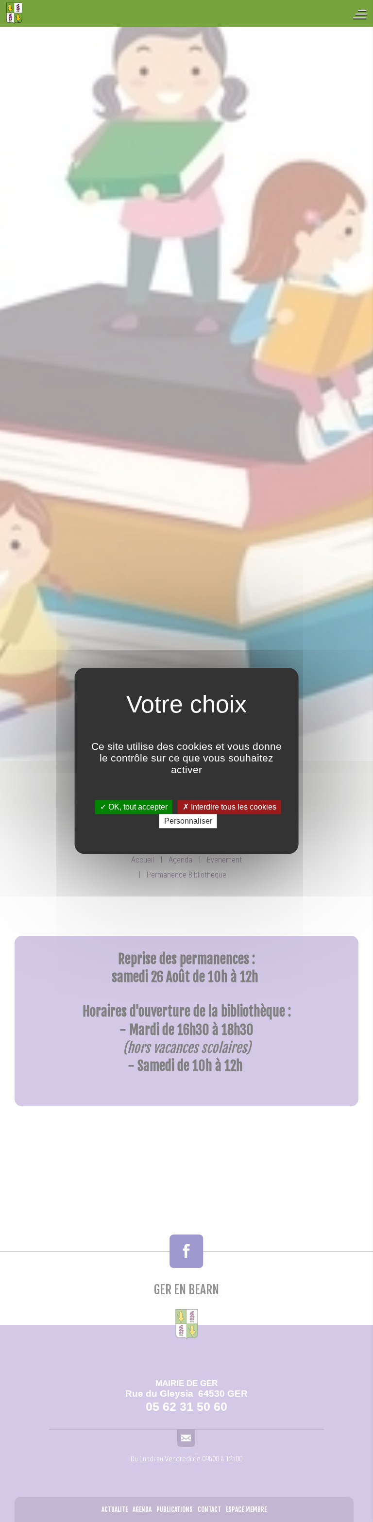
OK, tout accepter (137, 807)
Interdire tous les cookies (232, 807)
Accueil (63, 13)
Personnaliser (188, 821)
